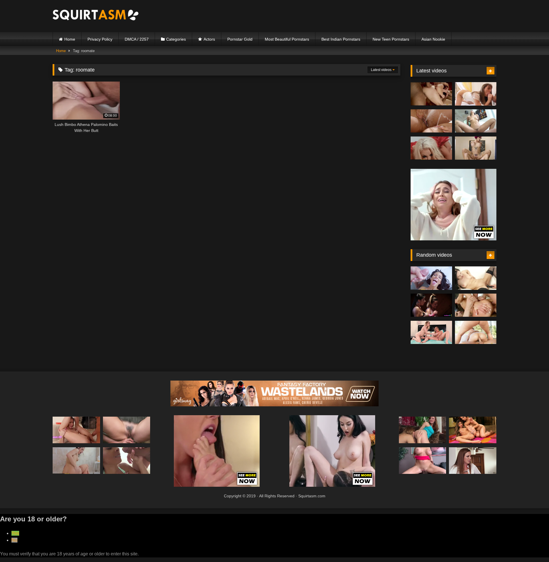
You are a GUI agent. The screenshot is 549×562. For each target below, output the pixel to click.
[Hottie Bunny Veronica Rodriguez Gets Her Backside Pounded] (472, 430)
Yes (15, 533)
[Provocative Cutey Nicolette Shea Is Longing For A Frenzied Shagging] (431, 148)
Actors (209, 39)
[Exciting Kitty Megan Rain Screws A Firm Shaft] (431, 278)
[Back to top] (531, 545)
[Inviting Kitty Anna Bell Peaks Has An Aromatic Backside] (475, 148)
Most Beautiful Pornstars (287, 39)
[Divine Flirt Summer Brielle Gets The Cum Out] (422, 460)
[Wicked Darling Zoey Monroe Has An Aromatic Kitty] (431, 121)
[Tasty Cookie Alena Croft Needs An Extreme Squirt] (422, 430)
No (14, 540)
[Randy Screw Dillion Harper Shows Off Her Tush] (431, 305)
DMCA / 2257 (137, 39)
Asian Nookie (433, 39)
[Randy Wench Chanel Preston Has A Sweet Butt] (126, 430)
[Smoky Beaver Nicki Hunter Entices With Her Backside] (431, 94)
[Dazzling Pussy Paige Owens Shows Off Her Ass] (475, 94)
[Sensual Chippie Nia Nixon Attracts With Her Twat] (126, 460)
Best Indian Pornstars (340, 39)
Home (69, 39)
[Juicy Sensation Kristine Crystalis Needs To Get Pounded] (475, 278)
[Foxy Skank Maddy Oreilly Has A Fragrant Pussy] (472, 460)
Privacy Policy (99, 39)
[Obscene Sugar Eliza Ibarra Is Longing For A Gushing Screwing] (475, 121)
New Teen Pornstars (391, 39)
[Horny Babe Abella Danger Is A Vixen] (76, 460)
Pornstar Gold (239, 39)
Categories (176, 39)
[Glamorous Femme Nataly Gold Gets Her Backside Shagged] (475, 305)
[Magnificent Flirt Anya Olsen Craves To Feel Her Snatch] (76, 430)
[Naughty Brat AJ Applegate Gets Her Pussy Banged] (431, 332)
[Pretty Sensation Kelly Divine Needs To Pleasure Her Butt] (475, 332)
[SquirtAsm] (95, 16)
